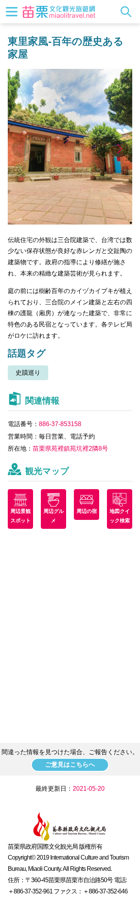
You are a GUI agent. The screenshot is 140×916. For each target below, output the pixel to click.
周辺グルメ (54, 515)
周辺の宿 (87, 511)
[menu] (11, 11)
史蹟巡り (28, 372)
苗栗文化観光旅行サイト (58, 11)
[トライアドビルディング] (70, 222)
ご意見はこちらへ (70, 764)
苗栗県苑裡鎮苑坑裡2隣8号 (70, 448)
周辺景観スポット (20, 515)
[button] (119, 148)
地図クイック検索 (120, 515)
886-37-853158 (60, 424)
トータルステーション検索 (128, 11)
